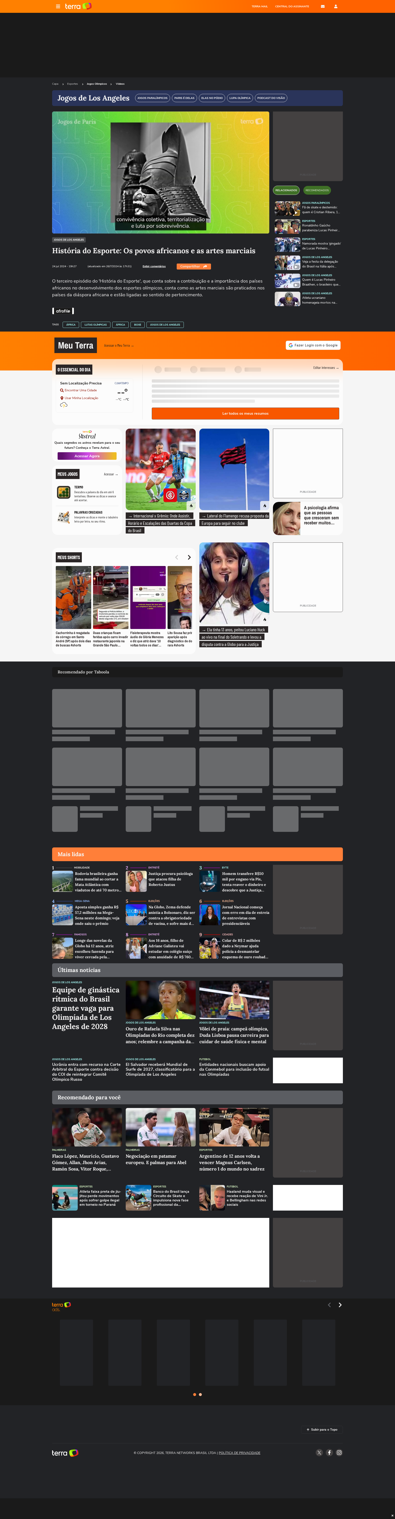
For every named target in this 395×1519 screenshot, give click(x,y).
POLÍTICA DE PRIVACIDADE (239, 1453)
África (70, 325)
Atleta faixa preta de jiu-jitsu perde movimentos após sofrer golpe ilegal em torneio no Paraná (100, 1198)
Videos (120, 84)
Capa (55, 84)
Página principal (78, 6)
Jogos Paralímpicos (316, 203)
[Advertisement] (308, 1070)
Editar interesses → (326, 367)
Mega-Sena (82, 901)
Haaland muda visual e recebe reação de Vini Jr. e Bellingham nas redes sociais (247, 1198)
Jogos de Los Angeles (69, 240)
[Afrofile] (63, 311)
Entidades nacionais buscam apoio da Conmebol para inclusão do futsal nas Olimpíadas (234, 1069)
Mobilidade (82, 867)
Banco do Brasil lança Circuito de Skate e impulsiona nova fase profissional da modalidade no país (171, 1198)
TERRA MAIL (260, 6)
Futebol (205, 1059)
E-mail (323, 6)
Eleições (154, 901)
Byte (225, 867)
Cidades (227, 934)
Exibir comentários (154, 266)
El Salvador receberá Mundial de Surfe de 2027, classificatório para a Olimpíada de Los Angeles (160, 1069)
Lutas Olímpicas (96, 325)
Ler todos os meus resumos (245, 413)
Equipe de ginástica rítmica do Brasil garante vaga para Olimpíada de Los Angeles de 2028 (86, 1008)
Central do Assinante (292, 6)
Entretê (153, 867)
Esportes (73, 84)
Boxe (137, 325)
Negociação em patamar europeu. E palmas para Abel (156, 1159)
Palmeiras (59, 1150)
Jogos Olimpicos (97, 84)
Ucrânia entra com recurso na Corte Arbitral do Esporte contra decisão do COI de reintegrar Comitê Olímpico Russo (86, 1072)
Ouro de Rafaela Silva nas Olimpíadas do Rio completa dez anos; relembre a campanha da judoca (160, 1035)
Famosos (80, 934)
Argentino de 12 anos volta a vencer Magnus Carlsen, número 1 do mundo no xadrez (231, 1162)
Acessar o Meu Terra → (119, 345)
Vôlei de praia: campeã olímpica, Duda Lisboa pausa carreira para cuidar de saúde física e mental (234, 1035)
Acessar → (111, 474)
